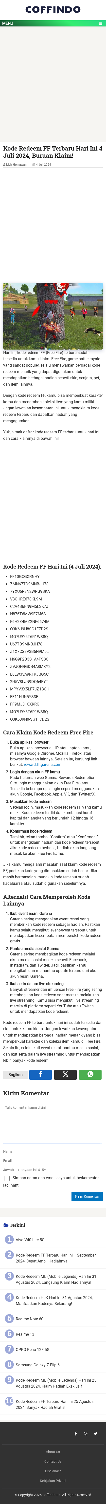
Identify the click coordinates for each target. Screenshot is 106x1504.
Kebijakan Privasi (53, 1481)
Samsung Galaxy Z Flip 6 (38, 1365)
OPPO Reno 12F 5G (33, 1349)
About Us (53, 1452)
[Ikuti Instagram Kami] (86, 1434)
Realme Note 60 (29, 1319)
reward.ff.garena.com (42, 764)
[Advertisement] (53, 86)
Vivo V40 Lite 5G (30, 1240)
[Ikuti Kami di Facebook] (76, 1434)
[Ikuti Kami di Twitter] (96, 1434)
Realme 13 (25, 1334)
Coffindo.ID (51, 1495)
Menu (7, 23)
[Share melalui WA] (90, 1075)
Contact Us (52, 1462)
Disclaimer (53, 1471)
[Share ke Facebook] (40, 1075)
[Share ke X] (65, 1075)
